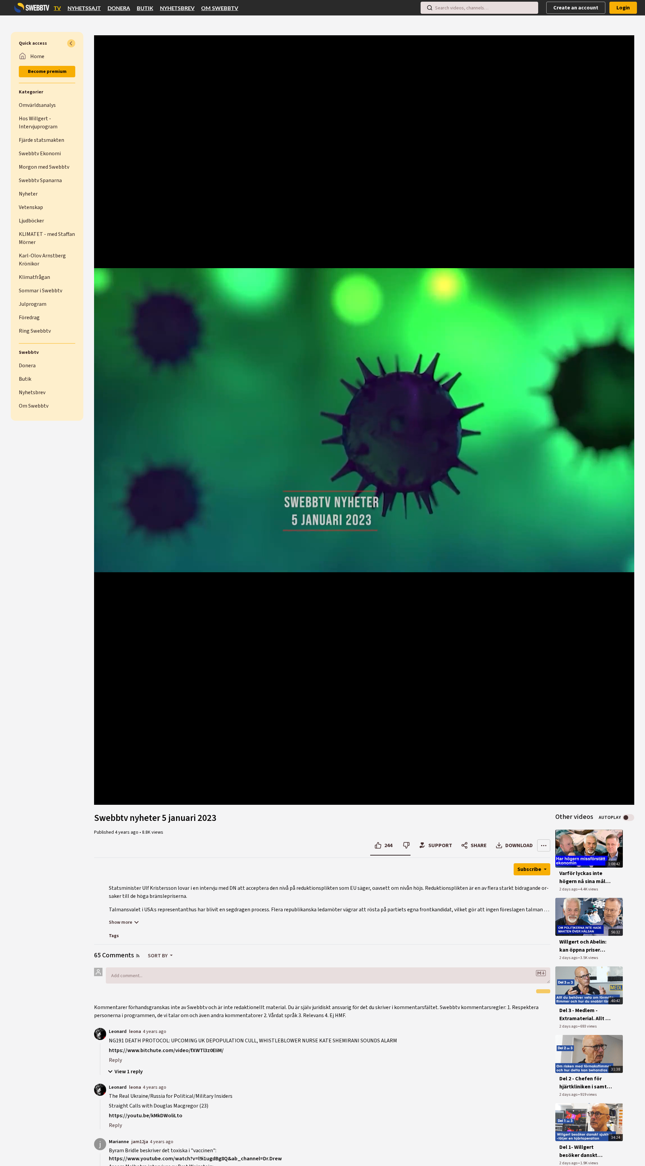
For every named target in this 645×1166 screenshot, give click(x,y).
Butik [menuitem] (145, 8)
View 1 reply (129, 1071)
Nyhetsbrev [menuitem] (177, 8)
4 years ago (154, 1031)
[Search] (430, 8)
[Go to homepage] (30, 7)
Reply (115, 1060)
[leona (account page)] (100, 1033)
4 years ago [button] (127, 832)
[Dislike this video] (406, 845)
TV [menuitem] (57, 8)
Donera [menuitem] (119, 8)
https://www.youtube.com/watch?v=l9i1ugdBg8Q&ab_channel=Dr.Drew (195, 1158)
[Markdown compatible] (541, 973)
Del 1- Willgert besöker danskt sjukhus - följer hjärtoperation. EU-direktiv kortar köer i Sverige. (584, 1151)
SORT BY (158, 955)
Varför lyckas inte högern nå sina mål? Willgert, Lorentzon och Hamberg (583, 877)
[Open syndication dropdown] (138, 956)
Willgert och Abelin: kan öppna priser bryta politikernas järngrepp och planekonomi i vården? (582, 946)
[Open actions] (543, 845)
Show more (120, 922)
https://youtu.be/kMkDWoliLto (145, 1115)
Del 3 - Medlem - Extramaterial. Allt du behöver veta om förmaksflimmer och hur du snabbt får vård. (585, 1015)
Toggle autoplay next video (628, 817)
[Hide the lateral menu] (71, 43)
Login (623, 7)
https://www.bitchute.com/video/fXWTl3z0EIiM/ (166, 1050)
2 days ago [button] (568, 889)
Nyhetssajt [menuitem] (84, 8)
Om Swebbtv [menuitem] (219, 8)
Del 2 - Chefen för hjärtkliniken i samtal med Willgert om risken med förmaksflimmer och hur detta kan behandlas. (585, 1083)
